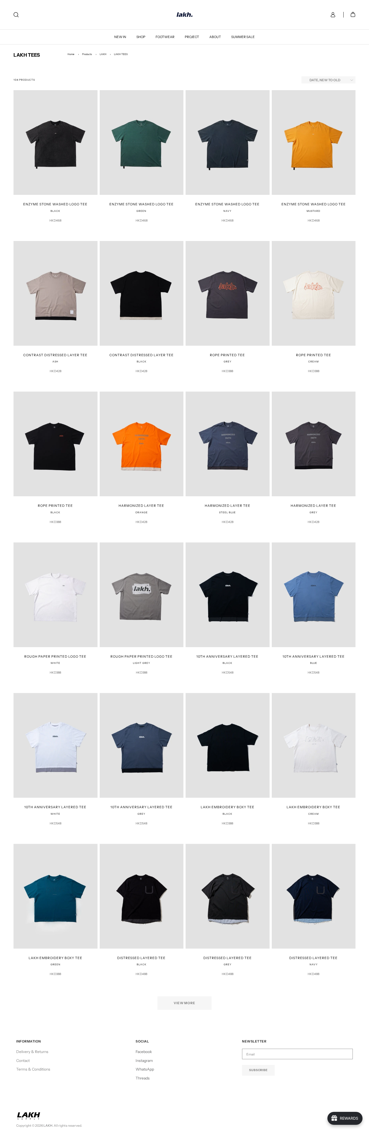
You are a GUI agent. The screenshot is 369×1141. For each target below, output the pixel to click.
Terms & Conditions (33, 1069)
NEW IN (120, 37)
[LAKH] (185, 14)
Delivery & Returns (32, 1051)
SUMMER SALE (243, 37)
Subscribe (258, 1070)
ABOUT (215, 37)
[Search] (16, 14)
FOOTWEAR (165, 37)
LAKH (103, 54)
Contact (23, 1060)
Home (71, 54)
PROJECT (192, 37)
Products (87, 54)
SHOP (140, 37)
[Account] (331, 14)
